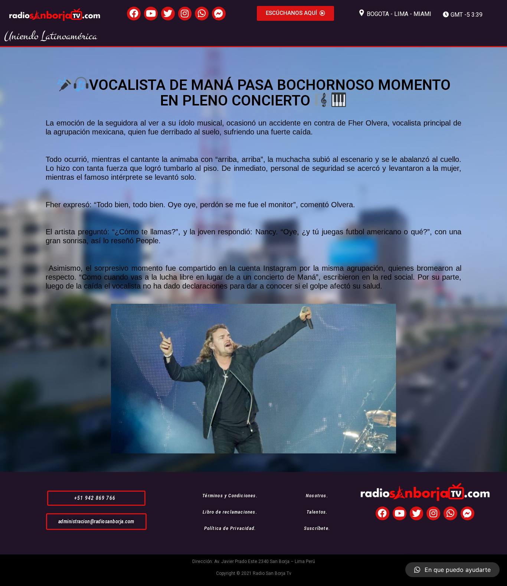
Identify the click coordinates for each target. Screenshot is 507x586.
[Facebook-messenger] (219, 13)
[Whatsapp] (202, 13)
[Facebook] (134, 13)
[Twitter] (168, 13)
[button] (295, 13)
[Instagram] (185, 13)
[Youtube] (151, 13)
